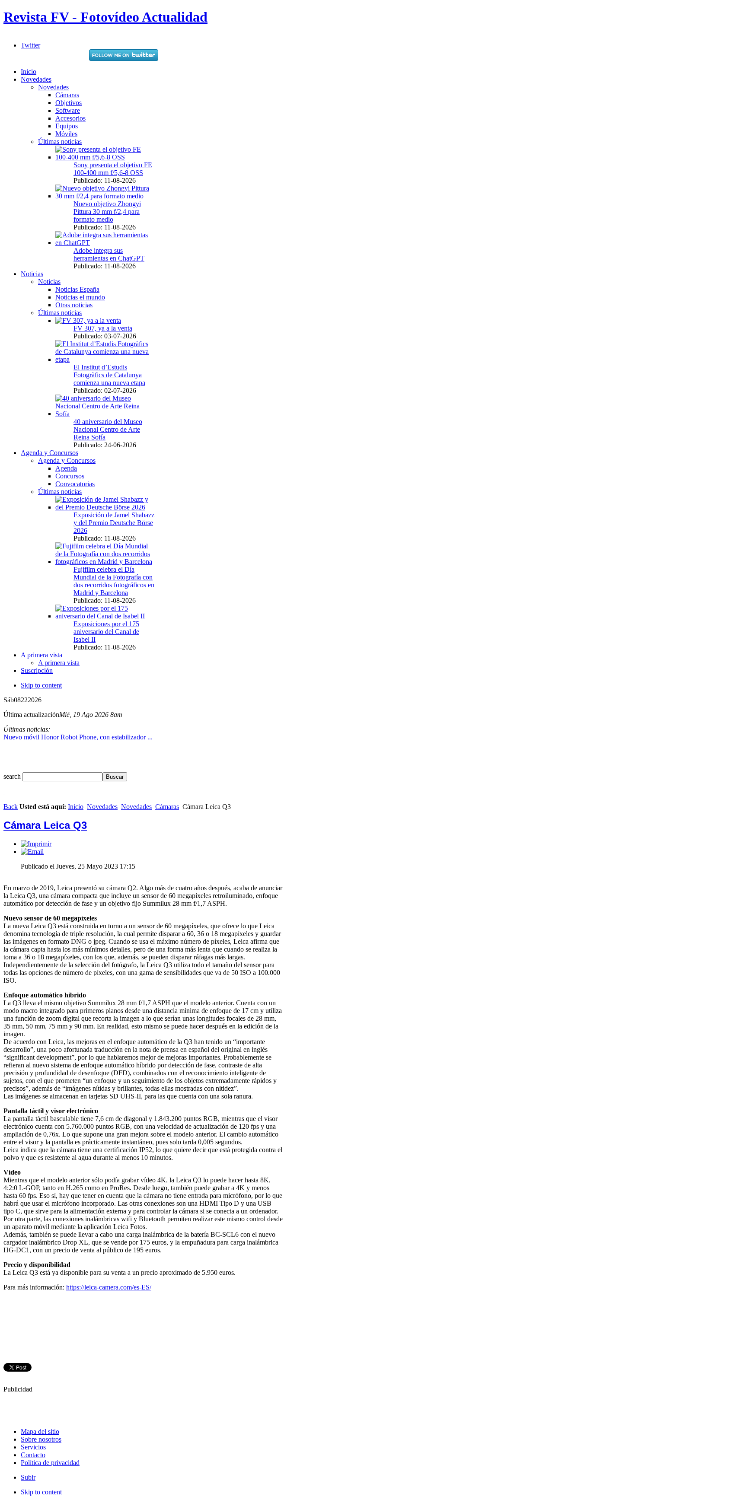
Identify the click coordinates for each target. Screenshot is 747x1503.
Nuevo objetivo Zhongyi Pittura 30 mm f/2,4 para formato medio (107, 211)
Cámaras (167, 806)
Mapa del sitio (40, 1431)
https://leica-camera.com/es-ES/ (108, 1287)
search (12, 776)
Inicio (75, 806)
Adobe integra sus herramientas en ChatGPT (108, 254)
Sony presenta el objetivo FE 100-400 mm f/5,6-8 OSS (112, 168)
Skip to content (41, 685)
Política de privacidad (50, 1462)
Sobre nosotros (41, 1439)
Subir (28, 1477)
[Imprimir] (36, 843)
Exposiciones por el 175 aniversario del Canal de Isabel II (106, 631)
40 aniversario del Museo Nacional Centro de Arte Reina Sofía (107, 429)
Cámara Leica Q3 (45, 825)
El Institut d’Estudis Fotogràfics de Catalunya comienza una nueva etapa (109, 374)
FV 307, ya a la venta (102, 328)
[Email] (32, 851)
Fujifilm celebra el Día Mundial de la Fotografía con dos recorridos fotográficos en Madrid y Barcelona (113, 581)
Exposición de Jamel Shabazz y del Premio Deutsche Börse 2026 (113, 522)
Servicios (33, 1447)
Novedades (102, 806)
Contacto (33, 1454)
